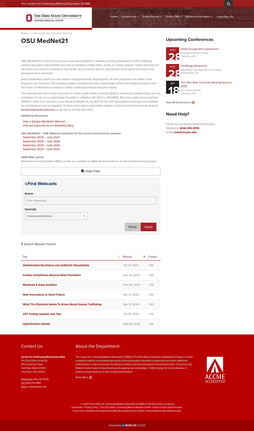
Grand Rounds (151, 17)
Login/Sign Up (225, 17)
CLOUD (135, 425)
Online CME (172, 17)
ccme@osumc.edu (185, 132)
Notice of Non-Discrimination (167, 407)
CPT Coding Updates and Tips (42, 314)
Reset (132, 226)
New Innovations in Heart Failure (44, 295)
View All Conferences (178, 102)
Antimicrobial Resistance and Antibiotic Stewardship (56, 265)
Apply (148, 226)
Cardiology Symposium (194, 66)
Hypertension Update (36, 324)
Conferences (128, 17)
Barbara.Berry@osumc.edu (167, 411)
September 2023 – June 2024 (41, 149)
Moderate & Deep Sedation (40, 285)
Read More (81, 377)
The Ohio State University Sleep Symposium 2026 (206, 84)
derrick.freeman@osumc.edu (38, 110)
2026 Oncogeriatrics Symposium (200, 49)
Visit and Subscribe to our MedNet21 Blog (48, 126)
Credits (152, 257)
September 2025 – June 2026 (41, 141)
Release (127, 257)
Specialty (30, 209)
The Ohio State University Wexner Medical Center (125, 407)
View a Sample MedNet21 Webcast (44, 121)
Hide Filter (92, 171)
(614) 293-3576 (189, 128)
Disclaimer (77, 407)
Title (24, 257)
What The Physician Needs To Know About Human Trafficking (62, 304)
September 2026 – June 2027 (41, 137)
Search (29, 194)
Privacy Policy (91, 407)
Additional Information (198, 17)
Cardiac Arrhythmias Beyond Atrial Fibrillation (52, 275)
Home (114, 17)
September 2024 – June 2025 (41, 145)
